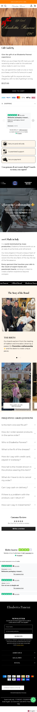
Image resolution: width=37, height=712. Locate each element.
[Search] (6, 6)
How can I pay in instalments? (16, 505)
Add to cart (18, 91)
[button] (32, 711)
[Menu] (2, 6)
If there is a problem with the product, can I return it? (15, 496)
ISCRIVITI (18, 636)
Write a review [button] (19, 529)
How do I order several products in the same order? (17, 433)
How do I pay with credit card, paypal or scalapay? (16, 458)
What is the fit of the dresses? (16, 449)
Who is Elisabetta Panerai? (14, 442)
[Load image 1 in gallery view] (18, 26)
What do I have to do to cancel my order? (16, 479)
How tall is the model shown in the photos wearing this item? (16, 468)
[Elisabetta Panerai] (18, 6)
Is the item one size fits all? (14, 425)
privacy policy (20, 645)
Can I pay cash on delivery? (15, 487)
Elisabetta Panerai (20, 693)
